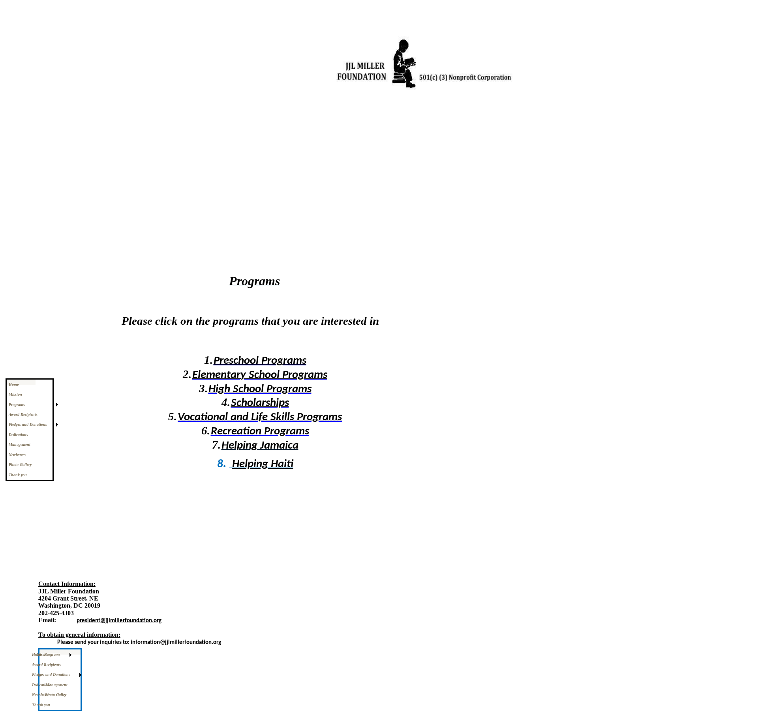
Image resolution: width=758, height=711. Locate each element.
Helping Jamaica (259, 445)
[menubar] (60, 679)
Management (19, 444)
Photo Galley (59, 694)
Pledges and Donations (28, 424)
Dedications (18, 434)
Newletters (17, 455)
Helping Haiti (262, 464)
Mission (15, 394)
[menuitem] (30, 384)
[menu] (30, 429)
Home (14, 384)
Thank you (18, 475)
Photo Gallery (20, 464)
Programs (17, 404)
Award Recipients (23, 414)
